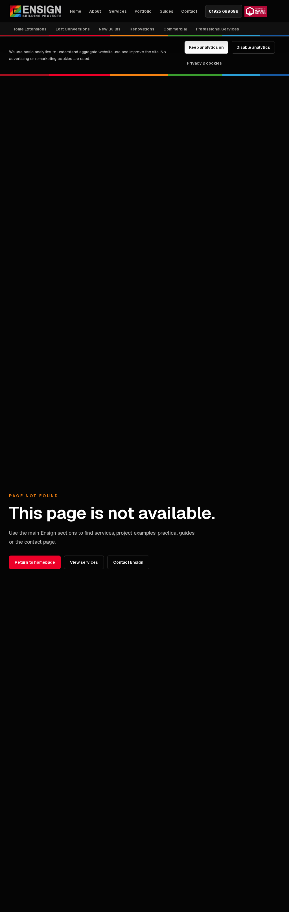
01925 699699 (223, 11)
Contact (189, 11)
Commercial (175, 29)
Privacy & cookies (204, 63)
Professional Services (217, 29)
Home (75, 11)
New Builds (110, 29)
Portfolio (143, 11)
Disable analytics (253, 47)
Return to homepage (35, 562)
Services (118, 11)
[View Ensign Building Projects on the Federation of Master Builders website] (255, 11)
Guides (166, 11)
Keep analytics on (206, 47)
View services (84, 562)
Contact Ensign (128, 562)
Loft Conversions (73, 29)
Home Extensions (29, 29)
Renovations (142, 29)
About (95, 11)
